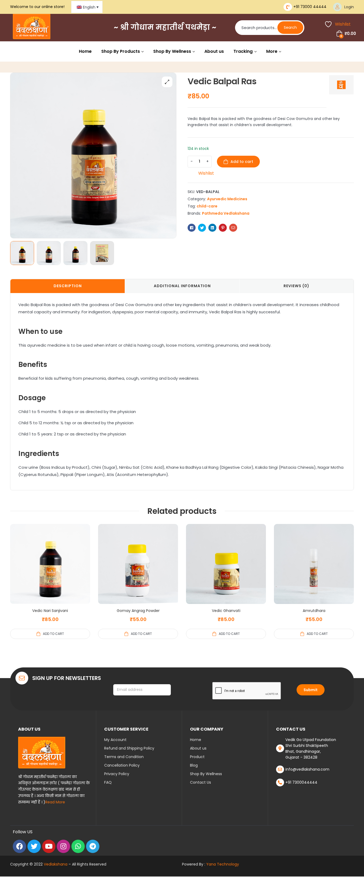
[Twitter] (34, 846)
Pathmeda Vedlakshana (225, 213)
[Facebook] (19, 846)
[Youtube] (48, 846)
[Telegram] (92, 846)
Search (290, 27)
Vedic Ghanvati (226, 610)
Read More (55, 802)
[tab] (67, 286)
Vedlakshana (55, 864)
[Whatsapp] (78, 846)
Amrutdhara (314, 610)
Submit (311, 689)
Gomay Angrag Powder (138, 610)
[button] (167, 82)
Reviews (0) (296, 286)
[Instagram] (63, 846)
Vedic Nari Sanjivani (50, 610)
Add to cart (241, 161)
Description (68, 286)
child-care (207, 206)
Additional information (182, 286)
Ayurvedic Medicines (227, 199)
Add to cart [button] (53, 633)
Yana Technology (222, 864)
